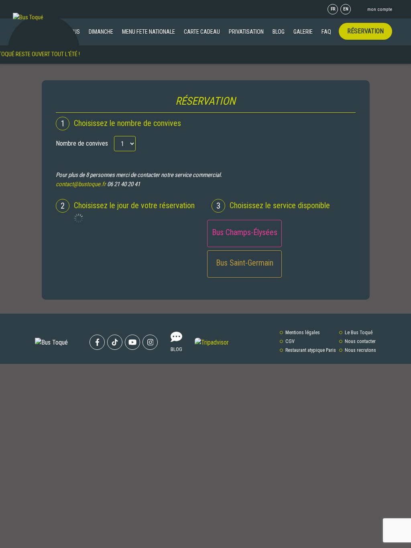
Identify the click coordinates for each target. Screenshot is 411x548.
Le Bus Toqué (358, 332)
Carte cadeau (202, 31)
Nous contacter (360, 341)
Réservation (365, 31)
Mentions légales (302, 332)
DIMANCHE (101, 31)
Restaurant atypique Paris (310, 350)
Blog (279, 31)
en (345, 9)
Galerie (303, 31)
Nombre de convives (82, 143)
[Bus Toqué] (28, 17)
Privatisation (246, 31)
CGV (290, 341)
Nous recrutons (360, 350)
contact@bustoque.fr (81, 184)
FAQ (326, 31)
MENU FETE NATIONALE (148, 31)
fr (333, 9)
